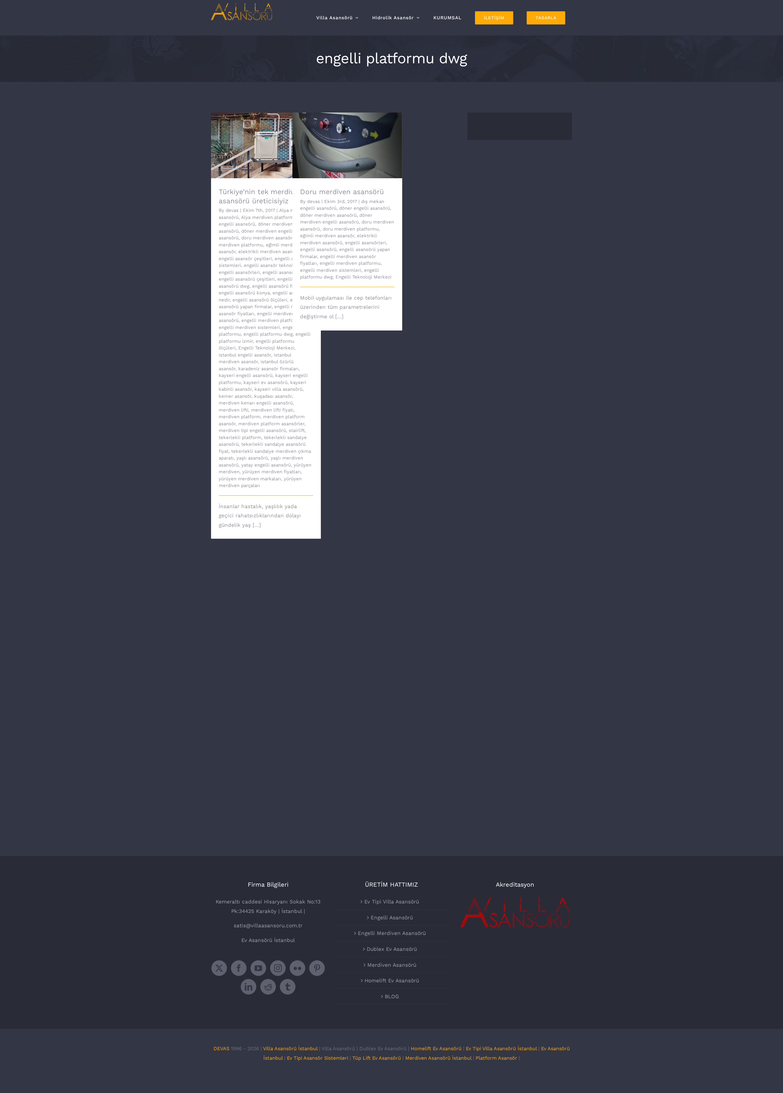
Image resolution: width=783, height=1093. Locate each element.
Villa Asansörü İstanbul (290, 1048)
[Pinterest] (317, 968)
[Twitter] (219, 968)
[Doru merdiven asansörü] (347, 145)
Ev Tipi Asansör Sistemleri (318, 1058)
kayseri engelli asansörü (246, 375)
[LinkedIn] (248, 987)
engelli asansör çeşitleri (245, 258)
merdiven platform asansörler (271, 423)
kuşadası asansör (273, 396)
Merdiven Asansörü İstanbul (438, 1058)
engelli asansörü (280, 272)
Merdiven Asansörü (391, 965)
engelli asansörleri (239, 272)
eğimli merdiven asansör (327, 235)
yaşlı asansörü (252, 458)
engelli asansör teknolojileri (275, 265)
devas (232, 210)
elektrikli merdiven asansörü (270, 251)
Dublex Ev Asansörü (392, 949)
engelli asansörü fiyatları (279, 286)
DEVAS (221, 1048)
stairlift (297, 430)
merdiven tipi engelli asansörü (252, 430)
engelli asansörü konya (244, 293)
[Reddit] (268, 987)
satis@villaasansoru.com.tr (268, 925)
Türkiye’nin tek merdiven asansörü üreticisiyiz (257, 137)
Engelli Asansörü (392, 917)
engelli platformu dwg (268, 334)
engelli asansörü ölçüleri (259, 300)
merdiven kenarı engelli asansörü (256, 403)
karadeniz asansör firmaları (268, 368)
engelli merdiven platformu (271, 320)
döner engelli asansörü (364, 208)
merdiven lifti (233, 410)
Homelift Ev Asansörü (392, 980)
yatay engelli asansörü (266, 465)
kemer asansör (235, 396)
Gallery (274, 137)
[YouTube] (258, 968)
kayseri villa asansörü (278, 389)
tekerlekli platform (240, 437)
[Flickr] (297, 968)
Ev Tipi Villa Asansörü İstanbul (501, 1048)
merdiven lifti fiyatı (272, 410)
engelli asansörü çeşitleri (247, 279)
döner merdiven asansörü (328, 215)
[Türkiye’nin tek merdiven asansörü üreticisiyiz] (266, 145)
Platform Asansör (496, 1058)
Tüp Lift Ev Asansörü (377, 1058)
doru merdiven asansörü (268, 238)
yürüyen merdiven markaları (250, 479)
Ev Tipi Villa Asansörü (391, 902)
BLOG (392, 996)
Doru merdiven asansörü (339, 140)
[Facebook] (239, 968)
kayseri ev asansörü (265, 382)
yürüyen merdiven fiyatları (271, 471)
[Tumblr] (287, 987)
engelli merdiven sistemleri (249, 327)
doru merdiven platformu (351, 229)
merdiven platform (239, 416)
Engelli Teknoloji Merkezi (266, 348)
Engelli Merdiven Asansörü (392, 933)
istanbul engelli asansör (245, 355)
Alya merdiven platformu (268, 217)
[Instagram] (278, 968)
